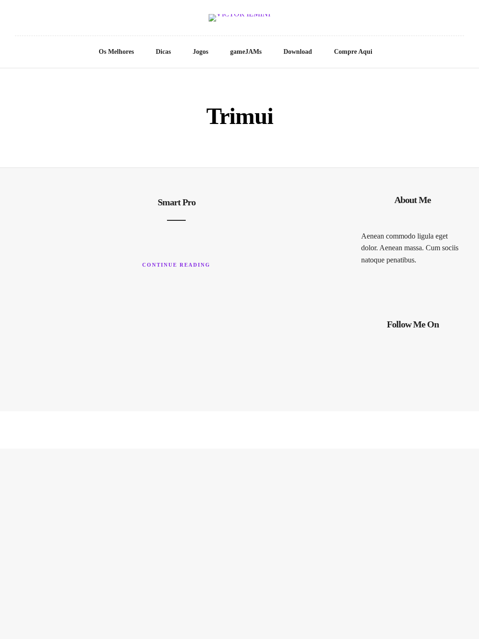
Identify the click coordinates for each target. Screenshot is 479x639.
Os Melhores (116, 51)
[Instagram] (43, 19)
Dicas (163, 51)
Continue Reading (176, 265)
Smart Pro (177, 202)
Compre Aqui (353, 51)
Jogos (200, 51)
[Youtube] (30, 19)
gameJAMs (245, 51)
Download (297, 51)
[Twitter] (17, 19)
